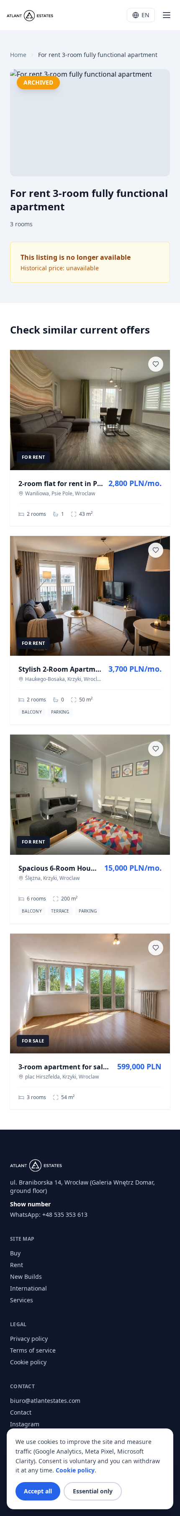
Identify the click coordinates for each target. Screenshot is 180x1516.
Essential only (93, 1491)
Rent (16, 1265)
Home (18, 55)
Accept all (38, 1491)
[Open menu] (166, 15)
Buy (15, 1253)
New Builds (26, 1277)
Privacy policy (29, 1339)
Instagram (24, 1424)
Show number (30, 1204)
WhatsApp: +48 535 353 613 (48, 1214)
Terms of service (33, 1350)
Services (21, 1300)
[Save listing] (155, 364)
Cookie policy (28, 1362)
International (28, 1288)
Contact (20, 1412)
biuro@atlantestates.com (45, 1401)
